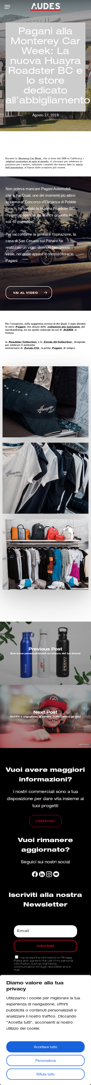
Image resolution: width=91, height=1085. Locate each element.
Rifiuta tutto (45, 1074)
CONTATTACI (45, 821)
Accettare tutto (45, 1047)
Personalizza (45, 1060)
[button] (7, 6)
